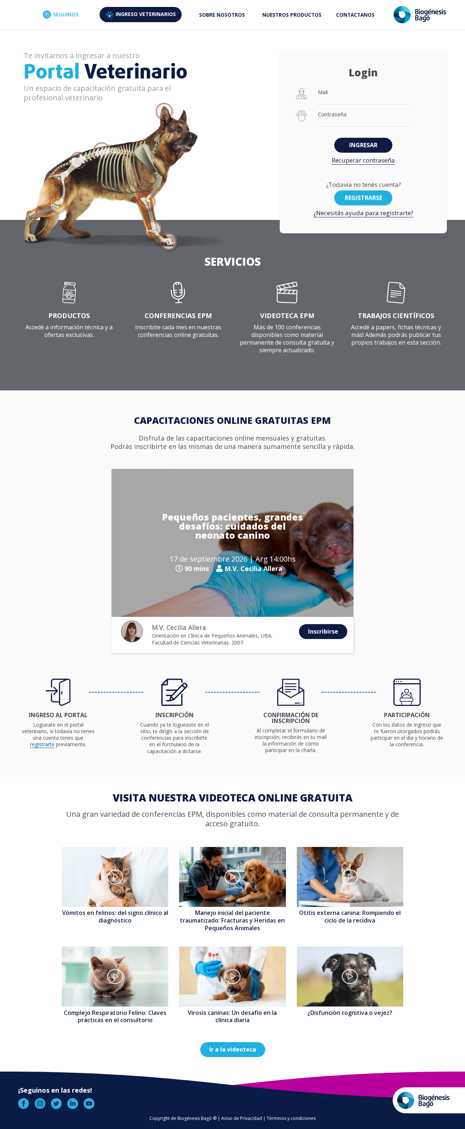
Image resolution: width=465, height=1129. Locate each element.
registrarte (42, 744)
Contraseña (332, 114)
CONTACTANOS (355, 14)
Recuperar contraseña (363, 160)
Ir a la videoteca (232, 1049)
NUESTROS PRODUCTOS (292, 14)
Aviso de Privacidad (241, 1118)
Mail (323, 92)
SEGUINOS (65, 14)
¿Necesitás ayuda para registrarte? (363, 213)
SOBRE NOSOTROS (222, 14)
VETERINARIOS (146, 14)
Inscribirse (323, 631)
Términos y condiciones (291, 1118)
